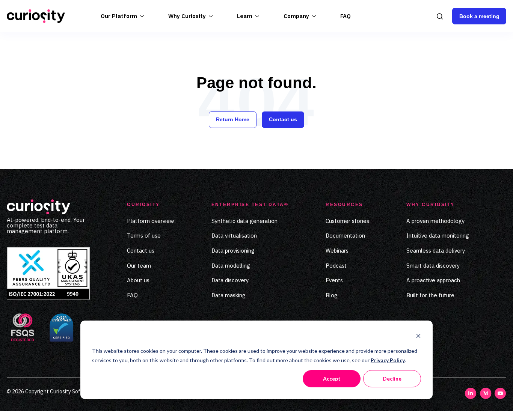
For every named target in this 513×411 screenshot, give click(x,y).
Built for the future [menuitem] (430, 295)
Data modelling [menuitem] (230, 265)
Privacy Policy (388, 360)
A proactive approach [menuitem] (433, 280)
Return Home (232, 119)
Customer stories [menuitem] (347, 220)
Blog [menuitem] (332, 295)
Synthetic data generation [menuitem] (244, 220)
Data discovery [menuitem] (230, 280)
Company (296, 16)
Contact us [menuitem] (140, 250)
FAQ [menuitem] (132, 295)
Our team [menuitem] (139, 265)
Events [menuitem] (334, 280)
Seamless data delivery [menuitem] (435, 250)
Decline (392, 378)
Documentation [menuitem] (345, 235)
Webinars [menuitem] (337, 250)
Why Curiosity (187, 16)
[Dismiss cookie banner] (418, 337)
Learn (244, 16)
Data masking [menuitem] (228, 295)
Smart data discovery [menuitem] (433, 265)
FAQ (345, 16)
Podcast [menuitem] (336, 265)
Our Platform (119, 16)
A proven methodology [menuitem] (435, 220)
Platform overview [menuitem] (150, 220)
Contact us (283, 119)
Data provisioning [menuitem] (233, 250)
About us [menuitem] (138, 280)
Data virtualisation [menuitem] (234, 235)
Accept (332, 378)
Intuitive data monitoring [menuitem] (437, 235)
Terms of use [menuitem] (144, 235)
